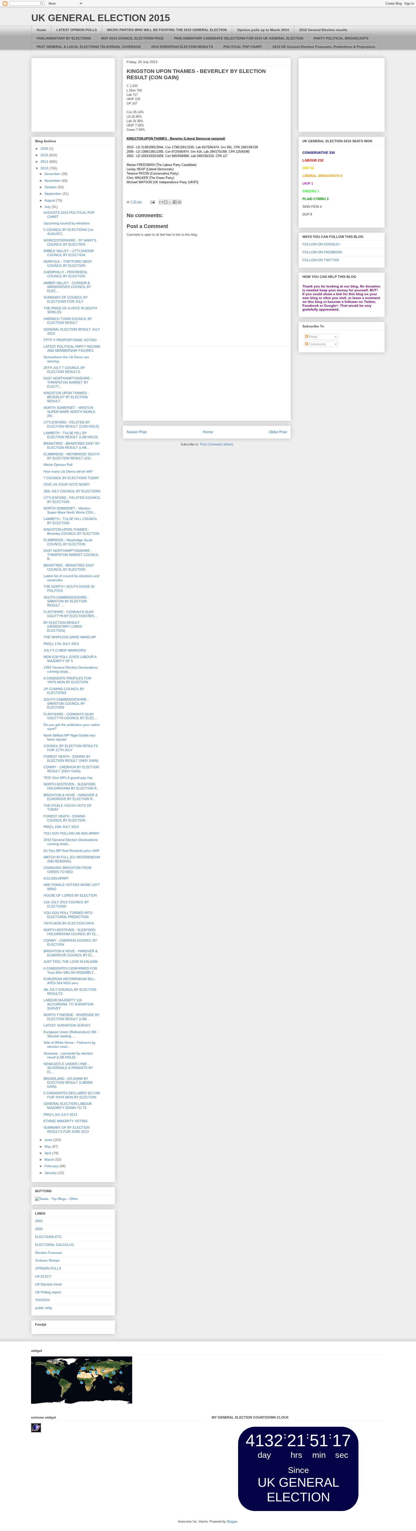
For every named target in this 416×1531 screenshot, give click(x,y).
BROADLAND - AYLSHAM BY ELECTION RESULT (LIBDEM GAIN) (68, 1083)
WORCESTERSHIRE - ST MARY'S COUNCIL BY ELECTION (70, 242)
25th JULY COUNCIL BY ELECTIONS (72, 491)
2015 (44, 155)
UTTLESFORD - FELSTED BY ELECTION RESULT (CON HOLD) (71, 424)
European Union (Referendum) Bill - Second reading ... (71, 1034)
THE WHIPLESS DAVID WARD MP (70, 637)
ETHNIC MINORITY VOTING (66, 1121)
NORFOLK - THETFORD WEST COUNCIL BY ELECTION (68, 263)
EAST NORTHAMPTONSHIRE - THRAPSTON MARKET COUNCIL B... (71, 555)
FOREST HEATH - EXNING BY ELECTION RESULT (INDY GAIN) (71, 758)
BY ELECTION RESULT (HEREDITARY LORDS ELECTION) (63, 627)
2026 (44, 148)
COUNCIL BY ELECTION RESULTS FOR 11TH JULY (71, 748)
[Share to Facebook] (174, 202)
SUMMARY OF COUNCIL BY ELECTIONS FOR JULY (66, 299)
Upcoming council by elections (67, 223)
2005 (39, 1229)
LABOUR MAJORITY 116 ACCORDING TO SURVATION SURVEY (68, 1004)
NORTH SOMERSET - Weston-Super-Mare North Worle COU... (70, 510)
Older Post (278, 432)
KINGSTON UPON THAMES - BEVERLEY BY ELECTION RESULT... (66, 397)
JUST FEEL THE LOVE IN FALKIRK (71, 962)
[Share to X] (170, 202)
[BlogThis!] (165, 202)
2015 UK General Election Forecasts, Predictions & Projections (324, 47)
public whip (43, 1308)
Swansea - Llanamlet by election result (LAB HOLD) (68, 1055)
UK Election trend (48, 1284)
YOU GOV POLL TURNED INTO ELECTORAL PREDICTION (68, 915)
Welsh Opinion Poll (58, 465)
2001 (39, 1221)
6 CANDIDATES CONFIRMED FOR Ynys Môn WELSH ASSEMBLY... (70, 970)
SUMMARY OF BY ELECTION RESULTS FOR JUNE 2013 (67, 1130)
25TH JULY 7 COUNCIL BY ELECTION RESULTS (64, 370)
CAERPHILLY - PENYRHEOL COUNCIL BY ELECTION (65, 274)
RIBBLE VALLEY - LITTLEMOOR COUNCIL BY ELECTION (69, 253)
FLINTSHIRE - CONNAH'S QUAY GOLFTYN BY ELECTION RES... (70, 614)
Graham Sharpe (47, 1260)
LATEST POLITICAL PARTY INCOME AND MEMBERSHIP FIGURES (72, 348)
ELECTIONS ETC (48, 1237)
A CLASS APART (56, 878)
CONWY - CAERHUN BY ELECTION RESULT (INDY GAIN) (71, 769)
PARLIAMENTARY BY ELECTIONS (64, 38)
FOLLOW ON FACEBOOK (322, 252)
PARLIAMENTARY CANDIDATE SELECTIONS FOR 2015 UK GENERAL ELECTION (238, 38)
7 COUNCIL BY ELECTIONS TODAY (71, 478)
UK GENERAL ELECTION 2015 (100, 18)
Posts (313, 337)
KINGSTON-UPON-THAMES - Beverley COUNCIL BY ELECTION (71, 531)
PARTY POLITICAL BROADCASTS (341, 38)
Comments (317, 344)
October (51, 187)
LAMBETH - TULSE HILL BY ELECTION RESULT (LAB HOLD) (71, 435)
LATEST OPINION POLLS (76, 30)
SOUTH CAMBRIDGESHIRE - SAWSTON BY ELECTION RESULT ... (66, 601)
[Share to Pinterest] (179, 202)
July (48, 207)
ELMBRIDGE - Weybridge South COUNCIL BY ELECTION (68, 542)
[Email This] (161, 202)
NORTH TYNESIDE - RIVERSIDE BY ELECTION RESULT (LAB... (71, 1017)
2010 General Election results (323, 30)
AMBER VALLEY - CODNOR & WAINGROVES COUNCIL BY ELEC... (67, 287)
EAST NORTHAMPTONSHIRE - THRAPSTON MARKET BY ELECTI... (68, 382)
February (52, 1166)
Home (41, 30)
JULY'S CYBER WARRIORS (65, 650)
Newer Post (137, 432)
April (48, 1153)
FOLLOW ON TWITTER (320, 260)
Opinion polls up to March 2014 (263, 30)
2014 (44, 161)
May (48, 1146)
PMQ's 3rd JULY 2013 (60, 1114)
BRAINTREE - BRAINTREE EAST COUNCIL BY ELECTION (69, 567)
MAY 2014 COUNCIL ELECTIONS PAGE (132, 38)
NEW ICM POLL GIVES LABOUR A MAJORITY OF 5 (70, 659)
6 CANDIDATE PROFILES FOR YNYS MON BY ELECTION (67, 680)
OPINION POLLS (48, 1268)
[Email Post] (152, 202)
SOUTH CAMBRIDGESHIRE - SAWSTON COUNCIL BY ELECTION (66, 703)
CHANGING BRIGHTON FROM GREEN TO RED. (67, 870)
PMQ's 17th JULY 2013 (61, 644)
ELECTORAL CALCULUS (54, 1245)
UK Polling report (48, 1292)
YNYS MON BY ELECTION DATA (69, 923)
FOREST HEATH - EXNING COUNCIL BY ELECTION (64, 818)
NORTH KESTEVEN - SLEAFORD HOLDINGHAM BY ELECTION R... (71, 786)
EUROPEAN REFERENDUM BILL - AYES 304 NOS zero (70, 981)
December (53, 174)
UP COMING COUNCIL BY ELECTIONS (64, 691)
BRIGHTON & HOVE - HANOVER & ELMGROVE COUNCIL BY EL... (71, 953)
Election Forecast (48, 1253)
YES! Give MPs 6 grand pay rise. (68, 778)
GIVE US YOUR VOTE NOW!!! (67, 484)
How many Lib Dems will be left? (68, 471)
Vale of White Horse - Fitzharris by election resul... (70, 1045)
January (51, 1173)
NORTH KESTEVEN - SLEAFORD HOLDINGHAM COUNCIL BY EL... (71, 932)
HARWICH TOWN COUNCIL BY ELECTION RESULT (68, 321)
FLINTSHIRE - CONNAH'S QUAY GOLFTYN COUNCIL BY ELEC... (70, 716)
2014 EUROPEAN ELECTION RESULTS (182, 47)
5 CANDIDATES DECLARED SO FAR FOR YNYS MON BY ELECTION (72, 1095)
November (53, 180)
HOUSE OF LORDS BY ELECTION (70, 895)
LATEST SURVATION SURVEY (67, 1025)
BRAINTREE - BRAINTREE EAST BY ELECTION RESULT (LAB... (72, 446)
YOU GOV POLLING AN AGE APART (71, 833)
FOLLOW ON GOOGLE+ (321, 244)
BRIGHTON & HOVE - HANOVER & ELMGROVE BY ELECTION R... (71, 797)
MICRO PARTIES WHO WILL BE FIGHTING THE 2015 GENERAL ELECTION (167, 30)
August (50, 200)
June (49, 1140)
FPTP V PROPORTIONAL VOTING (70, 340)
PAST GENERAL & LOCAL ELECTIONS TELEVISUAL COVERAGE (89, 47)
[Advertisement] (206, 383)
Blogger (232, 1521)
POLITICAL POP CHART (242, 47)
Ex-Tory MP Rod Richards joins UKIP (71, 851)
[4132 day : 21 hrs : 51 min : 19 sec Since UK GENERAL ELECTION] (298, 1510)
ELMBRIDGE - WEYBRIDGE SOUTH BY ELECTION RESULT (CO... (71, 456)
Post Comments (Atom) (216, 444)
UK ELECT (43, 1276)
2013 (44, 168)
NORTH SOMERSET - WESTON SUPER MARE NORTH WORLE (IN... (69, 412)
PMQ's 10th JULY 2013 (61, 827)
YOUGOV (42, 1300)
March (50, 1159)
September (53, 193)
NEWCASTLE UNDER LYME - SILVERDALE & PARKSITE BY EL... (68, 1068)
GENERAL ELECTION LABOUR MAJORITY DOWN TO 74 (68, 1106)
